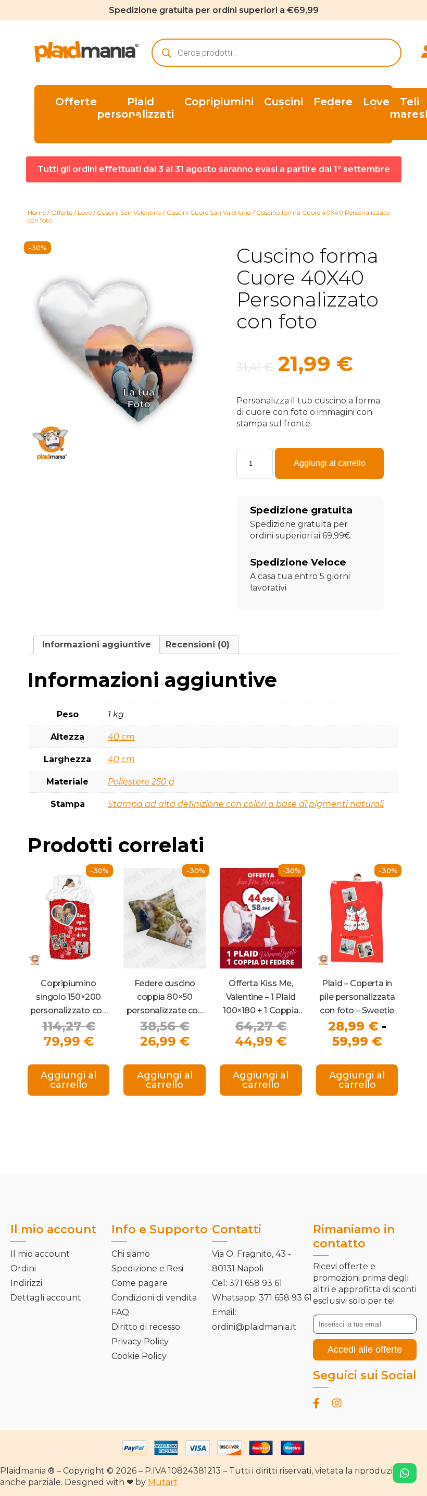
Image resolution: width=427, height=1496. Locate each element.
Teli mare (404, 107)
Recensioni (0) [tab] (198, 644)
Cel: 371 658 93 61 (247, 1283)
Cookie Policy (139, 1356)
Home (37, 212)
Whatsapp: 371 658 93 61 (262, 1298)
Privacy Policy (140, 1341)
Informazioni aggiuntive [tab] (96, 644)
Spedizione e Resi (147, 1268)
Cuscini (283, 101)
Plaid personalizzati (135, 107)
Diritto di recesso (145, 1327)
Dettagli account (45, 1298)
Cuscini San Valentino (129, 212)
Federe (333, 101)
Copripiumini (219, 101)
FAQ (120, 1312)
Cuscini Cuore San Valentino (209, 212)
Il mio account (40, 1254)
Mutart (163, 1482)
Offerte (76, 101)
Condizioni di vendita (154, 1298)
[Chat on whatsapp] (405, 1473)
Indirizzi (26, 1283)
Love (376, 101)
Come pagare (139, 1283)
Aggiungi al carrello (330, 463)
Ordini (23, 1268)
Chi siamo (130, 1254)
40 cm (121, 737)
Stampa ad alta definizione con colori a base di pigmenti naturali (246, 804)
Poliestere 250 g (141, 782)
